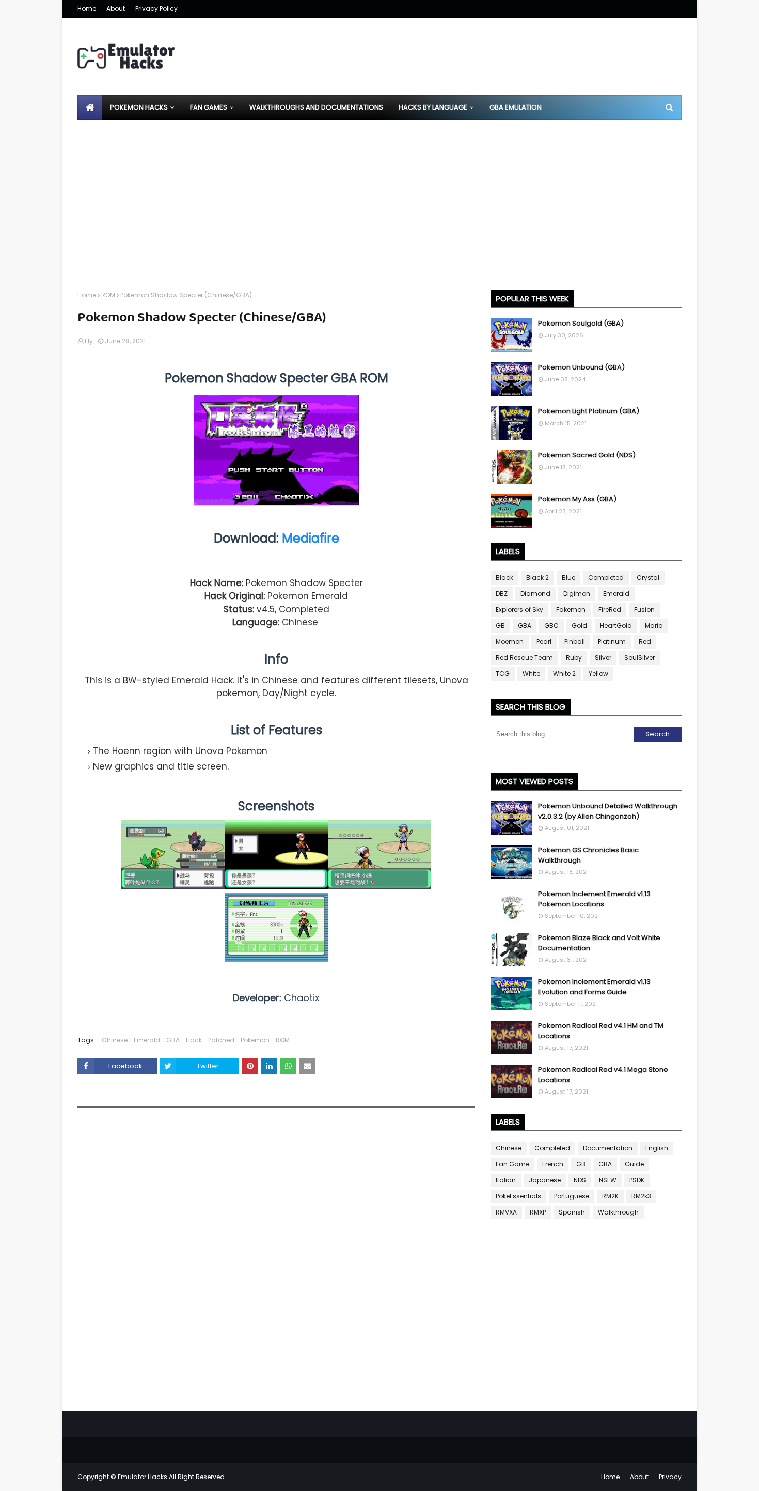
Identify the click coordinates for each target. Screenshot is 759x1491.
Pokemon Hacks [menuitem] (139, 107)
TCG (503, 673)
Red (645, 641)
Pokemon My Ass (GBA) (577, 499)
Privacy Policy (156, 8)
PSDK (636, 1180)
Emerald (147, 1040)
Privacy (670, 1476)
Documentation (607, 1148)
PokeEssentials (518, 1196)
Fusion (644, 609)
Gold (579, 625)
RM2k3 (641, 1196)
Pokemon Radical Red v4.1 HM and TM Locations (600, 1031)
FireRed (609, 609)
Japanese (545, 1180)
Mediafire (310, 538)
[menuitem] (89, 107)
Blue (568, 577)
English (656, 1148)
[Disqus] (276, 1262)
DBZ (502, 593)
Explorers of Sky (519, 609)
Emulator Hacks (142, 1476)
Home (86, 8)
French (552, 1164)
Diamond (535, 593)
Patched (221, 1040)
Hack (194, 1040)
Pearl (543, 641)
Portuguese (571, 1196)
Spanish (572, 1212)
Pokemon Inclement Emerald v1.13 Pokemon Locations (594, 899)
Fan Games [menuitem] (208, 107)
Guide (634, 1164)
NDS (580, 1180)
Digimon (576, 593)
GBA (173, 1040)
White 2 (564, 673)
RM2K (610, 1196)
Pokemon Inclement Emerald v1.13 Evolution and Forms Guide (594, 987)
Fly (89, 340)
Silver (603, 657)
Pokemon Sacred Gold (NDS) (587, 455)
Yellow (598, 673)
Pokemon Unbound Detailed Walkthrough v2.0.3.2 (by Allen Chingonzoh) (607, 811)
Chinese (115, 1040)
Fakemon (571, 609)
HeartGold (616, 625)
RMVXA (506, 1212)
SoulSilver (639, 657)
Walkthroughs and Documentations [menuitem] (316, 107)
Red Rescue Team (524, 657)
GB (500, 625)
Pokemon (255, 1040)
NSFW (607, 1180)
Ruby (574, 657)
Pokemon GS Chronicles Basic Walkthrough (588, 855)
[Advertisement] (379, 197)
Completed (606, 577)
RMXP (538, 1212)
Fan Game (512, 1164)
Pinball (574, 641)
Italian (506, 1180)
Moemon (510, 641)
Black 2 (537, 577)
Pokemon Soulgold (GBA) (581, 323)
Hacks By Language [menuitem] (433, 107)
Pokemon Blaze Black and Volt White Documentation (599, 943)
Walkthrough (618, 1212)
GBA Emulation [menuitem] (515, 107)
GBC (551, 625)
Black (504, 577)
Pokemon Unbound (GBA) (581, 367)
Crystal (648, 577)
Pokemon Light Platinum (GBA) (588, 411)
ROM (108, 294)
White (531, 673)
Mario (653, 625)
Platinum (612, 641)
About (115, 8)
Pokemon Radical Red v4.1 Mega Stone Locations (603, 1075)
